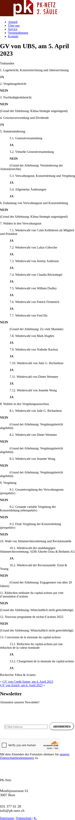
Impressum (7, 818)
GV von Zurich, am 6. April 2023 (21, 685)
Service (12, 29)
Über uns (14, 25)
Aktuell (12, 22)
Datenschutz (24, 818)
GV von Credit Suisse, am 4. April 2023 (27, 681)
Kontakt (13, 36)
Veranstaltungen (18, 32)
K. (35, 818)
